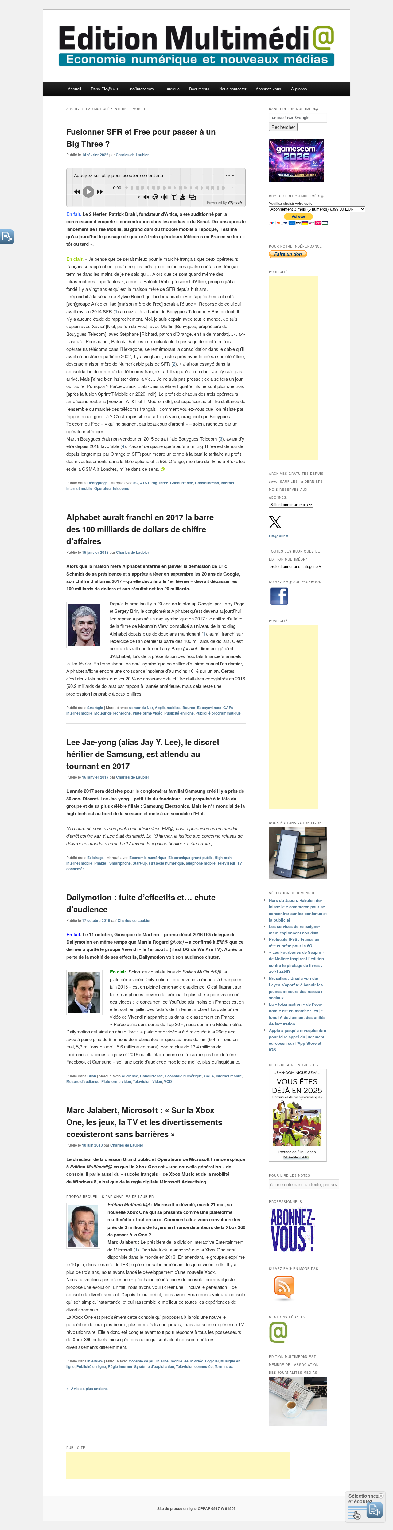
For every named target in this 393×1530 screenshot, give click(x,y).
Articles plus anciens (87, 1388)
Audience (130, 1076)
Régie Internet (120, 1366)
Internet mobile (79, 488)
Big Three (159, 483)
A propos (299, 89)
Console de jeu (141, 1361)
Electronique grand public (190, 857)
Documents (199, 89)
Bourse (188, 707)
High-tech (223, 857)
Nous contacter (232, 89)
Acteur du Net (141, 707)
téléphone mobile (201, 863)
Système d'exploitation (154, 1366)
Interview (95, 1361)
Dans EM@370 (104, 89)
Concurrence (181, 483)
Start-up (140, 863)
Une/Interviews (140, 89)
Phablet (100, 863)
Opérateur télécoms (111, 488)
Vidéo (157, 1081)
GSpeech (235, 202)
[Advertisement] (293, 368)
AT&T (145, 483)
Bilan (91, 1076)
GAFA (228, 707)
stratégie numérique (166, 863)
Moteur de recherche (112, 713)
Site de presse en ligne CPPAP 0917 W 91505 (196, 1508)
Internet (227, 483)
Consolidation (207, 483)
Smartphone (120, 863)
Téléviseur (226, 863)
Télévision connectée (194, 1366)
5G (135, 483)
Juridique (172, 89)
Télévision (141, 1081)
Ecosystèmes (209, 707)
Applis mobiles (168, 707)
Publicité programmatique (218, 713)
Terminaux (224, 1366)
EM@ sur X (278, 536)
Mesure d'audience (82, 1081)
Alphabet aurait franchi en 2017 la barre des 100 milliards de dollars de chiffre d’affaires (140, 529)
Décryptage (97, 483)
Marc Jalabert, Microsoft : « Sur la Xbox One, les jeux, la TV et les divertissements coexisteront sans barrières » (144, 1122)
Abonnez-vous (268, 89)
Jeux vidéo (193, 1361)
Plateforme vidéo (147, 713)
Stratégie (95, 707)
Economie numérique (147, 857)
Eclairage (95, 857)
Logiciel (212, 1361)
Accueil (74, 89)
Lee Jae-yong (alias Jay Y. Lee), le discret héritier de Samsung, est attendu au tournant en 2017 (143, 753)
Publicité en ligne (179, 713)
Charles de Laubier (132, 154)
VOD (168, 1081)
